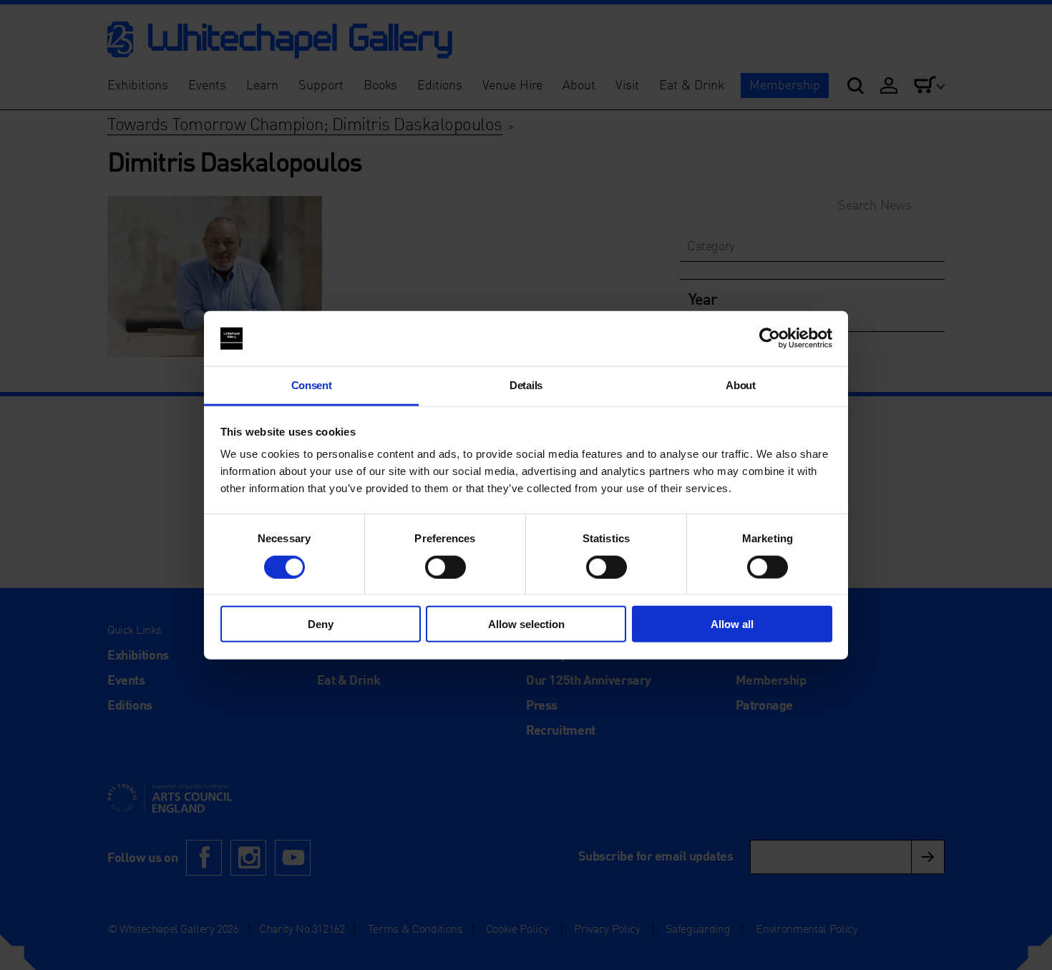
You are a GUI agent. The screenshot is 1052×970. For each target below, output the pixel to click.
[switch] (445, 566)
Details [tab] (526, 385)
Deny (320, 624)
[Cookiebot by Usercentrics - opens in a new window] (769, 338)
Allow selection (526, 624)
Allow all (732, 624)
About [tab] (740, 385)
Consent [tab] (311, 385)
